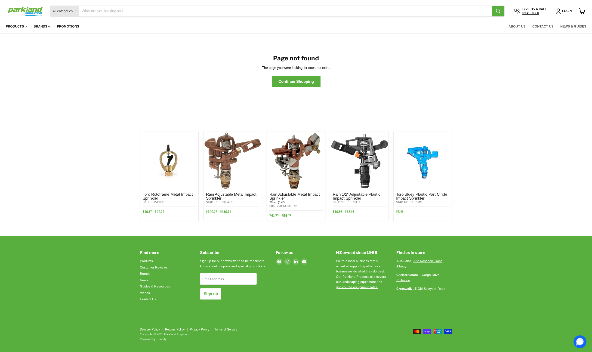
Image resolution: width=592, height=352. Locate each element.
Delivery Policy (150, 329)
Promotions (68, 26)
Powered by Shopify (153, 339)
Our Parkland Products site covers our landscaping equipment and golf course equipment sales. (361, 282)
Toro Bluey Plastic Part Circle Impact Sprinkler (421, 196)
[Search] (498, 11)
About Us (517, 26)
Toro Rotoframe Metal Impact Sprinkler (168, 196)
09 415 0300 (530, 13)
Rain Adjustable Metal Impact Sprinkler (231, 196)
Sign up (211, 294)
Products (15, 26)
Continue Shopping (296, 81)
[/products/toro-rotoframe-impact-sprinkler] (169, 161)
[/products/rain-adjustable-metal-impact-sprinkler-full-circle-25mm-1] (233, 161)
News (144, 280)
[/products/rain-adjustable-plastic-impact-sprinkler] (359, 161)
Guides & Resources (155, 286)
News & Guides (573, 26)
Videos (145, 293)
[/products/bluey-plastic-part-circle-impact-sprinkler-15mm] (423, 161)
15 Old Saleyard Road (429, 288)
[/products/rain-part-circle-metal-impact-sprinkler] (296, 161)
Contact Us (542, 26)
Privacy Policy (199, 329)
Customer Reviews (153, 267)
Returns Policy (175, 329)
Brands (41, 26)
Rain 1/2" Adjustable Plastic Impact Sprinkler (356, 196)
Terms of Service (225, 329)
